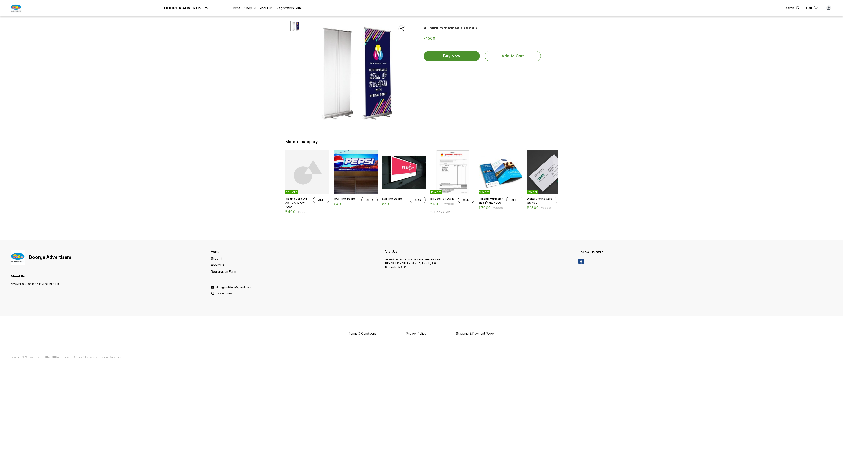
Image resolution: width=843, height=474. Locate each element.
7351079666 (224, 293)
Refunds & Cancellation (85, 357)
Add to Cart (512, 56)
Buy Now (451, 56)
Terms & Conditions (110, 357)
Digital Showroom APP (56, 357)
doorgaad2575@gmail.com (233, 287)
